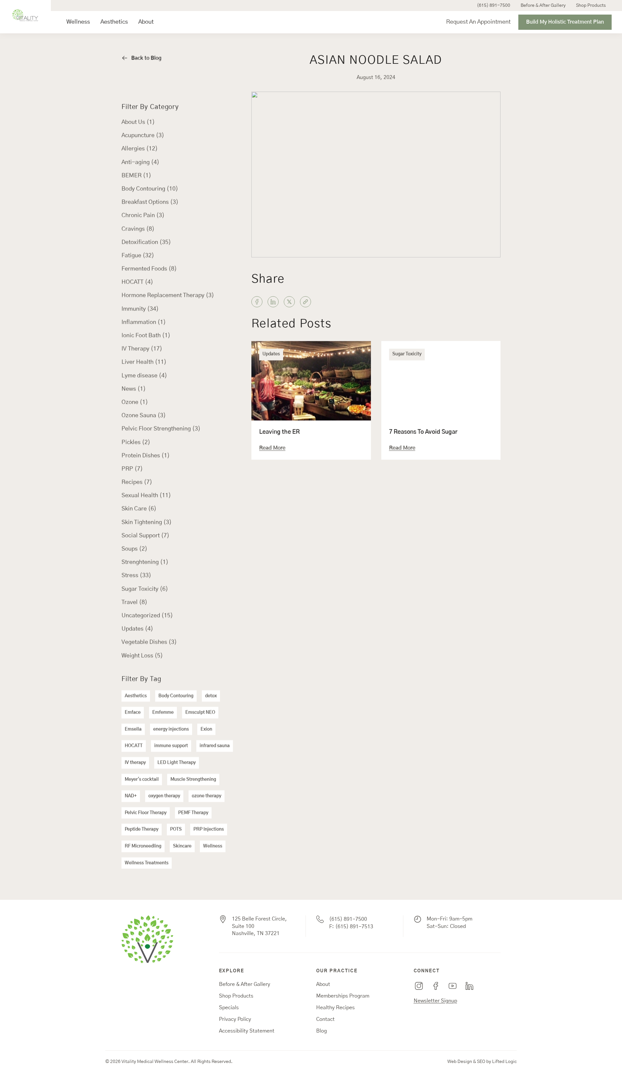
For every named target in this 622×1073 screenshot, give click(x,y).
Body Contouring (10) (149, 189)
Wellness (78, 22)
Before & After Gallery (543, 5)
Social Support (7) (145, 535)
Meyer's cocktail (142, 779)
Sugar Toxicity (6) (144, 589)
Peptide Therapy (141, 829)
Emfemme (163, 712)
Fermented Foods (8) (149, 269)
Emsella (133, 729)
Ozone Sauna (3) (143, 415)
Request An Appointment (478, 22)
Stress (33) (136, 575)
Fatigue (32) (137, 255)
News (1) (133, 389)
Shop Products (591, 5)
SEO (481, 1061)
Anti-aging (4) (140, 162)
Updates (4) (137, 629)
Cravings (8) (138, 229)
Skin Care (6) (138, 509)
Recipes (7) (136, 482)
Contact (325, 1019)
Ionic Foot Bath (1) (145, 335)
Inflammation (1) (143, 322)
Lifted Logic (504, 1061)
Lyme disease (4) (144, 375)
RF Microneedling (143, 846)
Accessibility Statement (246, 1030)
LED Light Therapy (176, 762)
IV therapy (135, 762)
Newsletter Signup (435, 1000)
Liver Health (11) (144, 362)
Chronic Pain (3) (143, 215)
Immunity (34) (140, 309)
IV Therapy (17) (141, 349)
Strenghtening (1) (144, 562)
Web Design (459, 1061)
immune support (171, 745)
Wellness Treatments (146, 863)
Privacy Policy (235, 1019)
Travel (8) (134, 602)
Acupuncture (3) (142, 135)
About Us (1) (138, 122)
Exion (206, 729)
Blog (321, 1030)
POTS (176, 829)
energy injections (171, 729)
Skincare (182, 846)
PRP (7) (132, 469)
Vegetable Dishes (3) (149, 642)
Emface (133, 712)
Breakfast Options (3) (150, 202)
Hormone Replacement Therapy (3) (167, 295)
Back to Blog (146, 58)
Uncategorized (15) (147, 615)
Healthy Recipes (335, 1007)
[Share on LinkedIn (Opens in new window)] (273, 301)
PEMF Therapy (193, 812)
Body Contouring (175, 696)
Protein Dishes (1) (145, 455)
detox (211, 696)
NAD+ (131, 796)
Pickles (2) (135, 442)
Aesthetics (114, 22)
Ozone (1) (134, 402)
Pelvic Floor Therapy (146, 812)
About (146, 22)
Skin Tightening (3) (146, 522)
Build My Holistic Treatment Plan (565, 22)
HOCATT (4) (137, 282)
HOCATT (134, 745)
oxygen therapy (164, 796)
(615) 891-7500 (493, 5)
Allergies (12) (139, 149)
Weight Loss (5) (142, 656)
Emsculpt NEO (200, 712)
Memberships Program (342, 996)
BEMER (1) (136, 175)
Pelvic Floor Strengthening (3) (161, 429)
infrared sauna (215, 745)
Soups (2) (134, 549)
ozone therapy (206, 796)
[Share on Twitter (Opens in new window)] (289, 301)
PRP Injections (208, 829)
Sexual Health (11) (146, 495)
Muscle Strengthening (193, 779)
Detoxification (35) (146, 242)
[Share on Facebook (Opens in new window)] (256, 301)
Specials (229, 1007)
